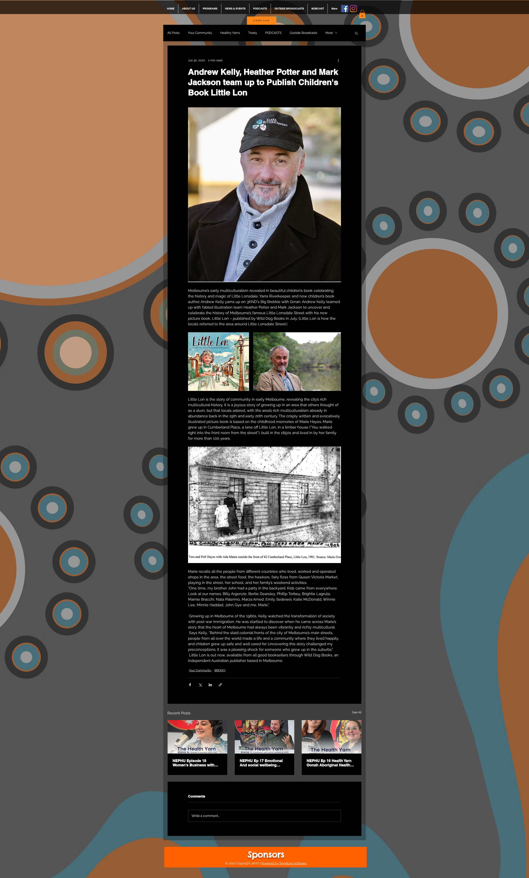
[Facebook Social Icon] (344, 8)
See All (357, 712)
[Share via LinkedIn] (210, 685)
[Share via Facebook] (190, 685)
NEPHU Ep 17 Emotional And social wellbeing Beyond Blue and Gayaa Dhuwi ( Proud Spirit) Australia (261, 762)
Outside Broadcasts (303, 33)
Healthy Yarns (230, 33)
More (329, 33)
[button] (362, 14)
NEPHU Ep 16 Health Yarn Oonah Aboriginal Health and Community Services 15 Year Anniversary (331, 762)
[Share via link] (220, 685)
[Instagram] (353, 8)
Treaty (252, 33)
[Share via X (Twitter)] (200, 685)
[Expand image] (218, 361)
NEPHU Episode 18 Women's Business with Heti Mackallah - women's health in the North (195, 762)
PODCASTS (273, 33)
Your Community (200, 33)
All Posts (173, 33)
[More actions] (338, 60)
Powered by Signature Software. (284, 863)
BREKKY (220, 670)
